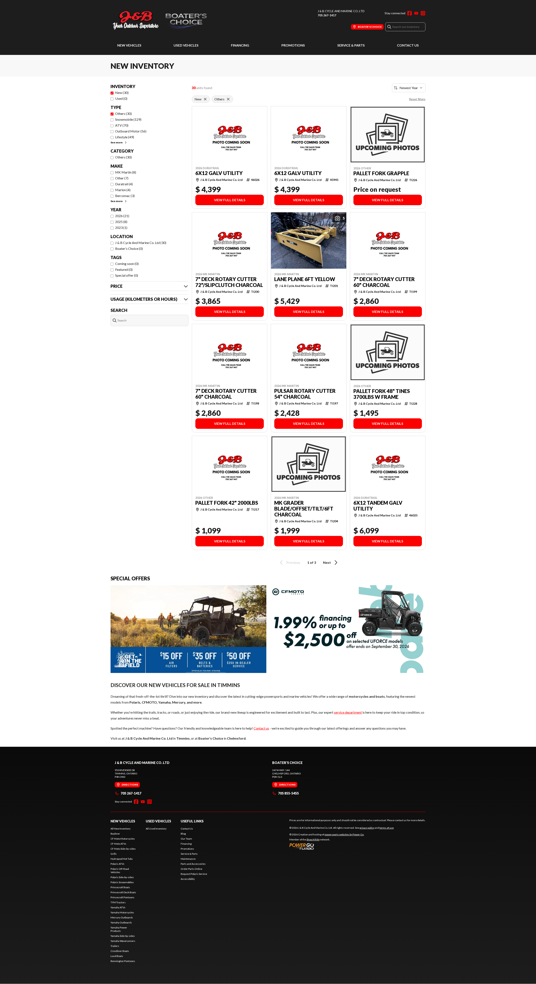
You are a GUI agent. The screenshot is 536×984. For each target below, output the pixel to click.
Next (327, 562)
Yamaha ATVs (118, 907)
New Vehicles (129, 45)
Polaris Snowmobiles (122, 882)
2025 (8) (121, 222)
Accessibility (188, 878)
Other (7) (121, 178)
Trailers (115, 946)
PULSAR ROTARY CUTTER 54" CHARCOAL (305, 394)
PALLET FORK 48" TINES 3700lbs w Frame (381, 394)
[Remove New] (205, 99)
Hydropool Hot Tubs (122, 858)
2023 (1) (121, 227)
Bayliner (115, 833)
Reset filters (417, 99)
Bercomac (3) (125, 196)
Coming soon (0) (127, 264)
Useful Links (192, 821)
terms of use (386, 827)
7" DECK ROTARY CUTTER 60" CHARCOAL (384, 282)
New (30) (122, 93)
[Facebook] (409, 13)
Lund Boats (117, 956)
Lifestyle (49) (124, 137)
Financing (240, 45)
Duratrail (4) (124, 184)
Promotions (293, 45)
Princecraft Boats (120, 887)
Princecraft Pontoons (122, 897)
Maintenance (188, 858)
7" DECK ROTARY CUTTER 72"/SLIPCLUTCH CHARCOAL (229, 282)
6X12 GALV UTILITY (219, 173)
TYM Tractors (118, 902)
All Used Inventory (156, 828)
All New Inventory (120, 828)
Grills (114, 853)
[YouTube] (416, 13)
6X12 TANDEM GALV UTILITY (377, 506)
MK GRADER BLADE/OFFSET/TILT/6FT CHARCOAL (303, 508)
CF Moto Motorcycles (123, 838)
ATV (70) (121, 125)
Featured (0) (124, 269)
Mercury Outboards (122, 917)
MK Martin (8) (125, 172)
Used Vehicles (186, 45)
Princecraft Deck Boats (123, 892)
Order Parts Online (191, 868)
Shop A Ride (313, 839)
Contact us (261, 728)
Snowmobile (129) (128, 119)
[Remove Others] (228, 99)
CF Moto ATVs (118, 843)
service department (348, 712)
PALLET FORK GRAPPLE (381, 173)
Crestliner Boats (120, 951)
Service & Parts (351, 45)
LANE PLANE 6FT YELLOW (304, 279)
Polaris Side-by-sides (122, 877)
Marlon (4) (122, 190)
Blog (183, 833)
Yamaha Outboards (121, 922)
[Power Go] (326, 846)
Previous (293, 562)
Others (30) (123, 113)
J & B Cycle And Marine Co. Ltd (341, 11)
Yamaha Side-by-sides (123, 935)
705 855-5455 (288, 793)
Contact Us (408, 45)
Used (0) (121, 98)
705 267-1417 (327, 15)
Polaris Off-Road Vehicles (120, 870)
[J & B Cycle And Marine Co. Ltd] (163, 20)
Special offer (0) (126, 275)
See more (117, 142)
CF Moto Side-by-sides (123, 848)
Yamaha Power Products (119, 929)
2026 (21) (122, 216)
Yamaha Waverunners (123, 941)
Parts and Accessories (193, 863)
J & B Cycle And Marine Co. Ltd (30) (140, 243)
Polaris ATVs (117, 863)
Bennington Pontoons (123, 961)
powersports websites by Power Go (344, 834)
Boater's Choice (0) (129, 248)
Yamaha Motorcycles (122, 912)
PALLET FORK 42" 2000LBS (226, 503)
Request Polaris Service (194, 873)
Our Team (186, 838)
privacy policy (366, 827)
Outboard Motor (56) (130, 131)
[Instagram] (422, 13)
